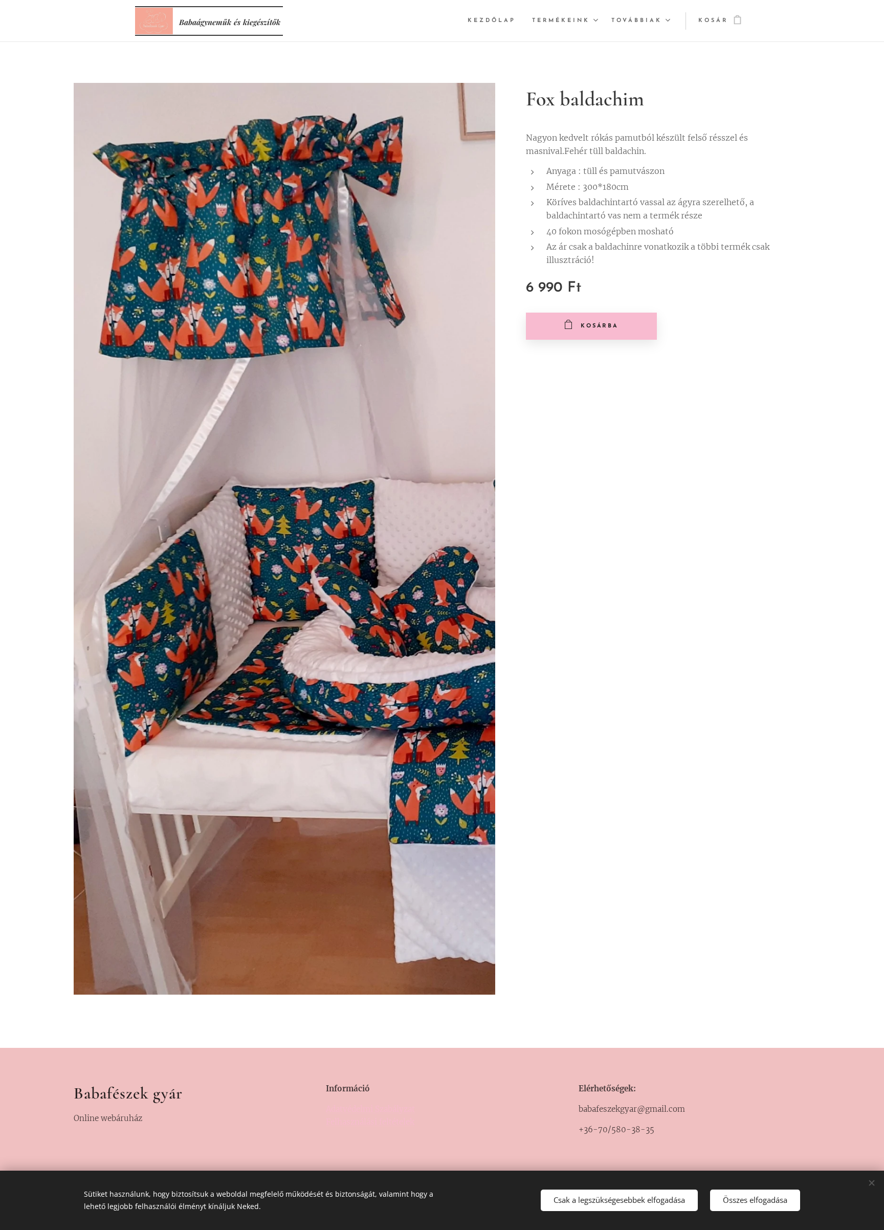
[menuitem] (494, 21)
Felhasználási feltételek (370, 1122)
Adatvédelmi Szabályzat (370, 1109)
